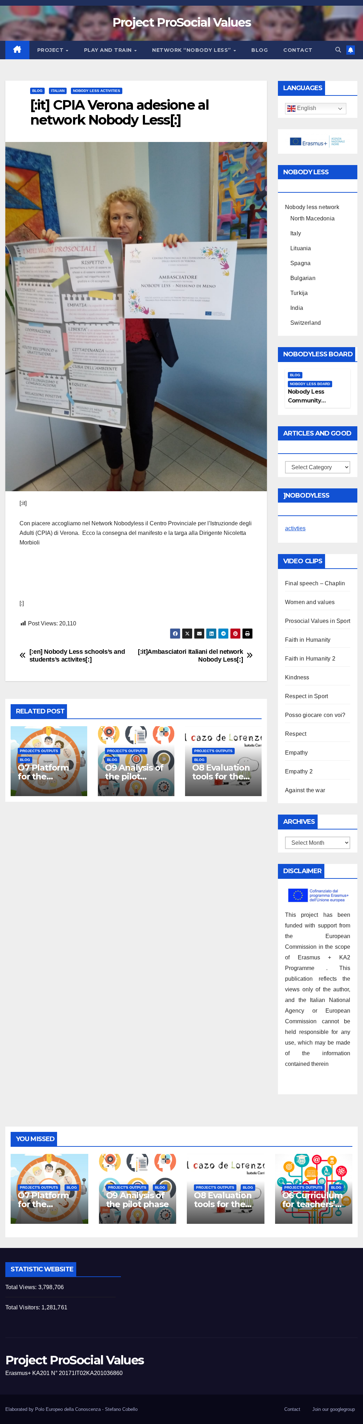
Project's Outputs (39, 751)
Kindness (297, 677)
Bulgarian (302, 278)
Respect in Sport (306, 696)
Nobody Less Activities (96, 91)
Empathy (296, 753)
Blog (259, 50)
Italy (295, 233)
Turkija (299, 293)
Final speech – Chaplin (315, 583)
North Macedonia (312, 218)
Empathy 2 (299, 771)
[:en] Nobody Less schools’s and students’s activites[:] (77, 655)
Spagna (300, 263)
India (296, 308)
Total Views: (21, 1287)
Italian (58, 91)
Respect (295, 734)
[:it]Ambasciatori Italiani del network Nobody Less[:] (190, 655)
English (306, 108)
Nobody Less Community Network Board (309, 400)
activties (295, 528)
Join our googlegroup (333, 1409)
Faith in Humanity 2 (310, 659)
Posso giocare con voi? (315, 715)
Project (51, 50)
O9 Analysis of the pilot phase (134, 776)
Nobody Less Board (310, 384)
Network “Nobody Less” (192, 50)
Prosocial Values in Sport (317, 621)
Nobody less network (312, 207)
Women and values (310, 602)
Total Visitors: (23, 1307)
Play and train (109, 50)
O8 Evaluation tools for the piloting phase (222, 776)
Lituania (300, 248)
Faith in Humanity (307, 640)
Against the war (305, 790)
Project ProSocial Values (181, 22)
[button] (338, 50)
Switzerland (305, 323)
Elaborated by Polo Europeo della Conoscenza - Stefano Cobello (71, 1409)
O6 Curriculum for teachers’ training (312, 1204)
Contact (298, 50)
